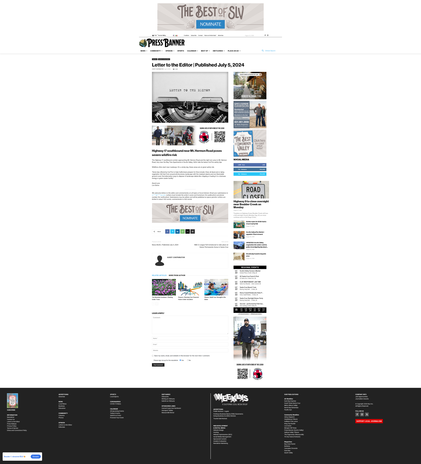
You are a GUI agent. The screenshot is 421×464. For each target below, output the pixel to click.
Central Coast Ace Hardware (171, 408)
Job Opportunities (361, 396)
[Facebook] (265, 35)
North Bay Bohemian (291, 407)
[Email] (187, 231)
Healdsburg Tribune (291, 419)
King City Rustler (289, 423)
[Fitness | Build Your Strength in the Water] (216, 287)
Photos (61, 418)
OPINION (62, 423)
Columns (62, 415)
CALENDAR (114, 409)
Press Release (11, 424)
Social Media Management (222, 437)
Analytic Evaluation (219, 441)
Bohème (287, 446)
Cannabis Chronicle (290, 448)
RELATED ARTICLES (159, 275)
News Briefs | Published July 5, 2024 (165, 245)
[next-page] (156, 303)
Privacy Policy (11, 426)
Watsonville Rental (168, 412)
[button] (267, 50)
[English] (174, 35)
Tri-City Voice (288, 437)
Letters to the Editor (164, 59)
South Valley (288, 453)
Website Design (218, 430)
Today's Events (115, 413)
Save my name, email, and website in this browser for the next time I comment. (182, 356)
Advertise (62, 396)
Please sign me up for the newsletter (166, 360)
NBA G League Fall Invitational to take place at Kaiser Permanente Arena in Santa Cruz (211, 246)
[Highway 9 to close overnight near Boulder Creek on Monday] (251, 189)
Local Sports (114, 396)
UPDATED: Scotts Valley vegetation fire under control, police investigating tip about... (257, 245)
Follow (262, 169)
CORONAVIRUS (115, 402)
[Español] (177, 35)
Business (62, 406)
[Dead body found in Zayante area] (239, 256)
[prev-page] (153, 303)
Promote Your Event (117, 418)
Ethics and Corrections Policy (17, 430)
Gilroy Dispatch (289, 417)
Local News (62, 404)
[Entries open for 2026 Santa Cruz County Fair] (239, 224)
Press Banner (288, 430)
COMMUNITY (63, 413)
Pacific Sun (288, 410)
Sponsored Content (220, 439)
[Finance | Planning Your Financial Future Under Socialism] (190, 287)
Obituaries (165, 396)
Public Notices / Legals (221, 411)
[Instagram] (267, 35)
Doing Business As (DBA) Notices (224, 416)
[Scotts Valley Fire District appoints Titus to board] (239, 235)
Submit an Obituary (168, 401)
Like (263, 165)
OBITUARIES (166, 394)
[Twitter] (172, 231)
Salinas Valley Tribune (291, 432)
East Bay (287, 450)
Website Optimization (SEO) (222, 434)
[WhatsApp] (182, 231)
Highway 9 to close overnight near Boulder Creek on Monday (251, 204)
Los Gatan (287, 426)
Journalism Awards (362, 399)
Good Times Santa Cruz (292, 403)
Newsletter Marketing (220, 443)
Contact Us (11, 419)
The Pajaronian (289, 434)
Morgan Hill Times (290, 428)
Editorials (62, 427)
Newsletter (10, 417)
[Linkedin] (177, 231)
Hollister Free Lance (291, 421)
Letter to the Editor (13, 421)
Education (62, 408)
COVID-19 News (115, 404)
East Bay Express (290, 401)
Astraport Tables (167, 410)
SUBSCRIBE (11, 410)
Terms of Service (12, 428)
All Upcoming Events (117, 411)
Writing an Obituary (168, 399)
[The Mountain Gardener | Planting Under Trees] (164, 287)
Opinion (155, 59)
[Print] (192, 231)
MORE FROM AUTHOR (177, 275)
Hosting (216, 432)
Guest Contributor (158, 69)
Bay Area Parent (289, 444)
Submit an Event (115, 415)
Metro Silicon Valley (290, 405)
